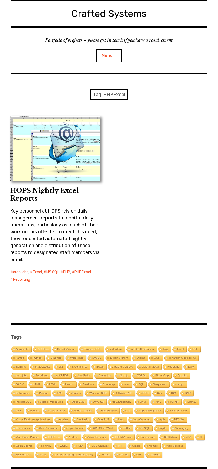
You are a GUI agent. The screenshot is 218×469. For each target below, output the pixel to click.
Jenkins (76, 392)
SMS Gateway (100, 445)
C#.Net (123, 454)
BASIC (20, 384)
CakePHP (103, 419)
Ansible (63, 419)
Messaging (181, 428)
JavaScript (83, 375)
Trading (155, 454)
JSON (144, 392)
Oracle (136, 445)
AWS (43, 454)
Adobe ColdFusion (142, 349)
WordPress (76, 357)
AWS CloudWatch (103, 428)
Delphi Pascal (150, 366)
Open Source (24, 445)
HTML (52, 384)
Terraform (41, 375)
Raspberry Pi (109, 410)
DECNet (179, 419)
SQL (141, 384)
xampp (20, 357)
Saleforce (88, 384)
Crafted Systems (109, 13)
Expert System (119, 357)
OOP (157, 357)
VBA (188, 436)
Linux (143, 401)
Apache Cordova (122, 366)
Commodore (147, 436)
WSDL (64, 445)
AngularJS (22, 349)
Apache (182, 375)
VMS (158, 401)
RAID (79, 445)
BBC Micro (170, 436)
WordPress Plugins (27, 436)
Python (37, 357)
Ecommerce (23, 428)
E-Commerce (79, 366)
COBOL (141, 375)
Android (73, 436)
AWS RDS (62, 375)
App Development (150, 410)
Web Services (174, 445)
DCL (195, 349)
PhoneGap (162, 375)
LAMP (36, 384)
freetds (69, 384)
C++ (138, 454)
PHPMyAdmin (123, 436)
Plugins (43, 392)
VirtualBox (116, 349)
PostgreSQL (23, 401)
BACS (100, 366)
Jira (61, 366)
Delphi (162, 428)
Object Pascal (74, 428)
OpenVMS (78, 401)
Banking (21, 366)
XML (59, 392)
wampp (179, 384)
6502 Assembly (121, 401)
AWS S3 (98, 401)
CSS (19, 410)
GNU (188, 392)
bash (121, 419)
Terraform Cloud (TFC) (182, 357)
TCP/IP (174, 401)
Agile (162, 419)
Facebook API (178, 410)
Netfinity (46, 445)
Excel (37, 272)
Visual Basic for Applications (33, 419)
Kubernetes (23, 392)
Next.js (124, 375)
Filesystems (160, 384)
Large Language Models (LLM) (74, 454)
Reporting (21, 279)
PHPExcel (82, 272)
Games (34, 410)
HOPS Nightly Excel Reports (44, 194)
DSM (191, 366)
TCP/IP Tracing (83, 410)
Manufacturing (141, 419)
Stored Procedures (51, 401)
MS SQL (52, 272)
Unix (159, 392)
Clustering (105, 375)
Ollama (141, 357)
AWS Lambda (56, 410)
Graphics (56, 357)
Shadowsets (42, 366)
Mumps (153, 445)
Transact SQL (92, 349)
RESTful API (23, 454)
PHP (66, 272)
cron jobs (20, 272)
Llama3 (191, 401)
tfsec (126, 384)
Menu (107, 55)
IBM (173, 392)
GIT (127, 410)
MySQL (96, 357)
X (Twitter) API (123, 392)
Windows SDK (98, 392)
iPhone (106, 454)
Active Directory (96, 436)
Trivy (165, 349)
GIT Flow (42, 349)
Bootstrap (109, 384)
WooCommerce (48, 428)
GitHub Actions (66, 349)
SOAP (127, 428)
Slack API (83, 419)
